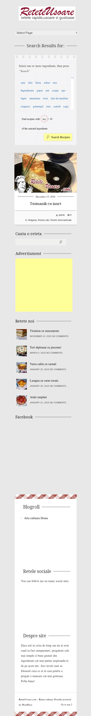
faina (38, 82)
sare (23, 82)
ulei (30, 82)
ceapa (55, 90)
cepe (66, 106)
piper (40, 90)
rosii (45, 98)
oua (55, 82)
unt (47, 90)
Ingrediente (27, 90)
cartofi (57, 106)
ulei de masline (59, 98)
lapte (23, 98)
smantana (34, 98)
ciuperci (25, 106)
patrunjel (38, 106)
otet (48, 106)
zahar (47, 82)
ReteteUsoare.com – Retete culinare (47, 13)
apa (63, 90)
